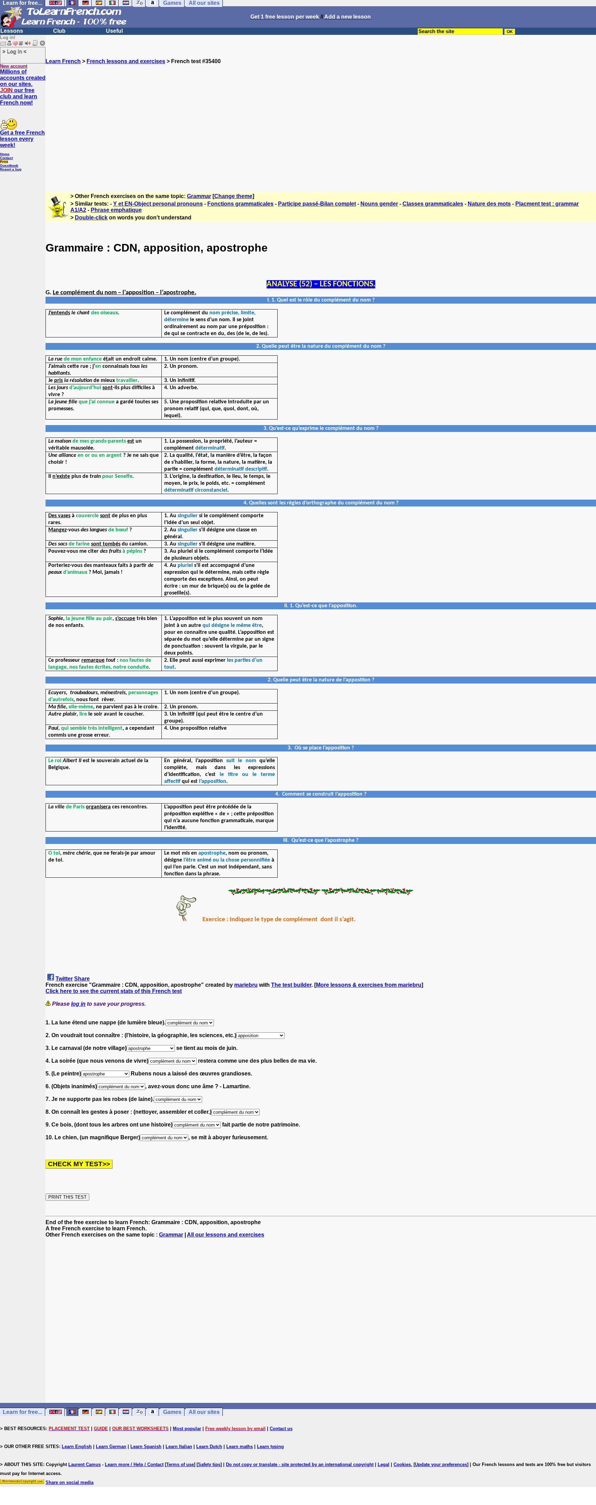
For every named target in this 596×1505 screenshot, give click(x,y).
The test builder (291, 985)
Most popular (187, 1428)
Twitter (64, 979)
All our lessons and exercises (225, 1235)
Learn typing (270, 1446)
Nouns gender (379, 204)
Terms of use (180, 1464)
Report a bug (10, 169)
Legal (383, 1464)
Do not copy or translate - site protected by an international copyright (300, 1464)
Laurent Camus (84, 1464)
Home (5, 154)
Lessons (11, 31)
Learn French (63, 61)
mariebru (246, 985)
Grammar (199, 196)
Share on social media (69, 1482)
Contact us (281, 1428)
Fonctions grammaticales (240, 204)
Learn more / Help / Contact (134, 1464)
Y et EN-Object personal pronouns (158, 204)
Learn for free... (22, 1412)
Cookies (402, 1464)
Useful (114, 31)
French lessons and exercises (126, 61)
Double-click (91, 217)
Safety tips (209, 1464)
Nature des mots (489, 204)
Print (4, 162)
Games (172, 1412)
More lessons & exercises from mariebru (368, 985)
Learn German (111, 1446)
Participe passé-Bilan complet (317, 204)
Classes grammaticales (433, 204)
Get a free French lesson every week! (22, 139)
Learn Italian (179, 1446)
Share (82, 979)
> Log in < (14, 51)
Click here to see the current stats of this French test (114, 991)
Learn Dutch (209, 1446)
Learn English (77, 1446)
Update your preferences (441, 1464)
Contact (6, 158)
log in (78, 1004)
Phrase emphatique (116, 210)
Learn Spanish (145, 1446)
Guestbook (9, 165)
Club (59, 31)
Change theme (233, 196)
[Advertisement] (321, 125)
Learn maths (239, 1446)
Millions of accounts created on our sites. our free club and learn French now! (23, 87)
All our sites (204, 1412)
